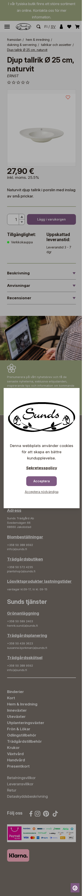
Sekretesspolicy (41, 468)
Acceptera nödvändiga (41, 492)
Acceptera (41, 481)
